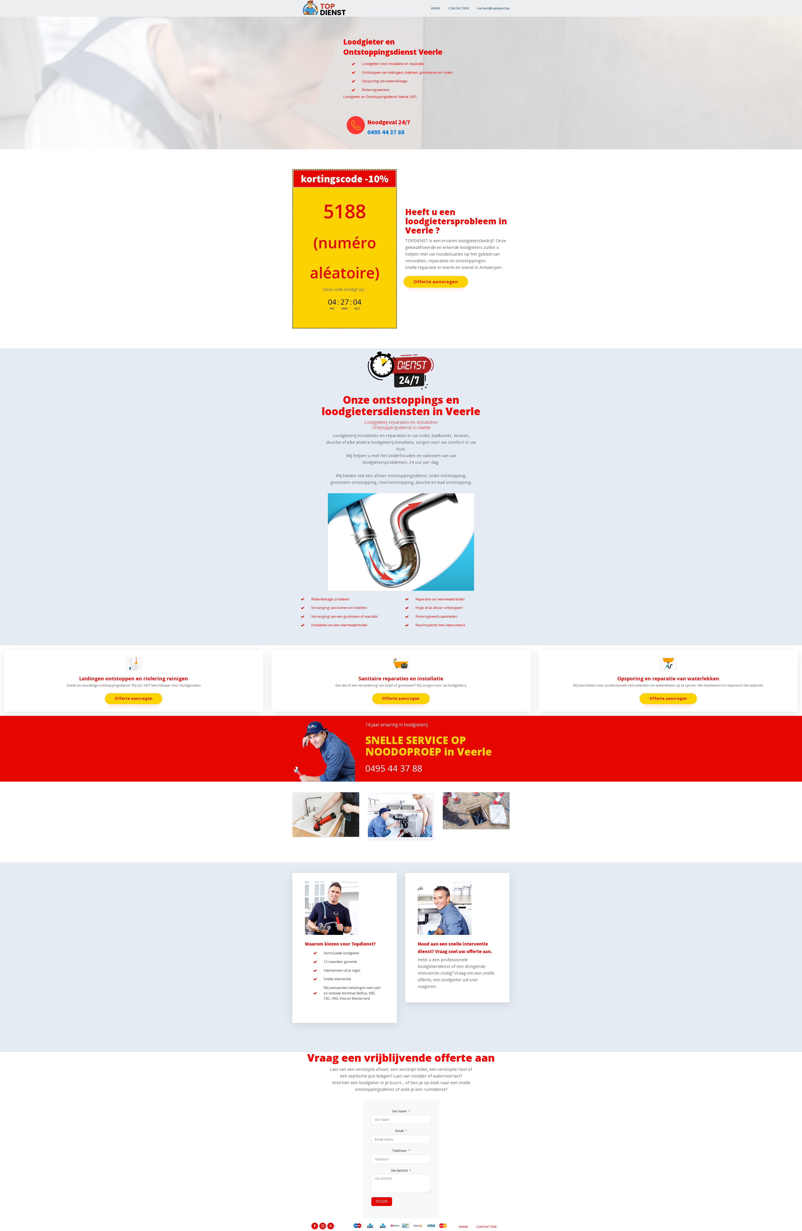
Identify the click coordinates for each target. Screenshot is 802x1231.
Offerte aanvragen (436, 281)
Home (463, 1227)
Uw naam (399, 1111)
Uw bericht (399, 1170)
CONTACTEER (458, 8)
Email (399, 1130)
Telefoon (399, 1150)
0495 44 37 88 (386, 132)
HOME (435, 8)
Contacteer (486, 1227)
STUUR (382, 1201)
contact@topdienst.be (493, 8)
